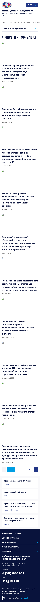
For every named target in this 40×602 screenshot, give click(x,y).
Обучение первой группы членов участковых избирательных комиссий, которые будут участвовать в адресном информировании (18, 71)
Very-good (24, 598)
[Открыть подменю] (27, 542)
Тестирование (7, 551)
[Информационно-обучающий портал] (20, 5)
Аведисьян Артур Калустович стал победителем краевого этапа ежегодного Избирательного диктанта (19, 114)
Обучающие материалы (10, 547)
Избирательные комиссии (11, 533)
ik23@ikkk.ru (10, 581)
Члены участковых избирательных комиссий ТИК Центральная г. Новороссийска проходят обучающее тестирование (19, 369)
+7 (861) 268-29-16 (13, 573)
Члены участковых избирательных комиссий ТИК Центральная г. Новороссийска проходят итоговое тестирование (19, 410)
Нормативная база (9, 542)
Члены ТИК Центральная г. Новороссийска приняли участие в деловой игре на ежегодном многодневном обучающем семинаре (19, 199)
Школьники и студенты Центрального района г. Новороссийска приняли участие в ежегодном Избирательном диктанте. (19, 327)
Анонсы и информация (10, 538)
